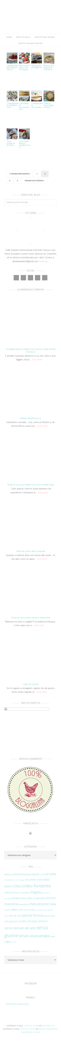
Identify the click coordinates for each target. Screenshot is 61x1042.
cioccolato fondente (32, 886)
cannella (50, 874)
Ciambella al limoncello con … (24, 106)
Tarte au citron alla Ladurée (30, 551)
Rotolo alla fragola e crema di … (49, 67)
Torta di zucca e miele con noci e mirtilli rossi (30, 484)
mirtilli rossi (23, 909)
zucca (14, 942)
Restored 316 (48, 1025)
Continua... (44, 261)
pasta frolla (49, 915)
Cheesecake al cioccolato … (37, 106)
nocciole (39, 910)
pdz (6, 921)
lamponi (17, 898)
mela (52, 904)
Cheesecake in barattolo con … (12, 105)
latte (24, 898)
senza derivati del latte (20, 928)
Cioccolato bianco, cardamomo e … (25, 144)
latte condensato (36, 898)
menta (7, 909)
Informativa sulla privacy (17, 1003)
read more (37, 359)
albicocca (8, 874)
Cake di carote (30, 684)
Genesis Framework (48, 1029)
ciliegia (21, 880)
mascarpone (39, 903)
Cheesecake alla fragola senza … (12, 67)
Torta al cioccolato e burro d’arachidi (30, 617)
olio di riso (15, 915)
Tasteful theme (31, 1025)
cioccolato (30, 879)
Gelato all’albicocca (30, 418)
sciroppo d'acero (37, 921)
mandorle (24, 904)
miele (14, 909)
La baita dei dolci (30, 14)
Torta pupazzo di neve (11, 143)
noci (6, 916)
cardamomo (9, 880)
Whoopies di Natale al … (36, 67)
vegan (52, 936)
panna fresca (32, 915)
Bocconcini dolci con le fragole (24, 67)
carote (16, 880)
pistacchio (14, 921)
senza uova (28, 935)
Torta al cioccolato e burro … (49, 105)
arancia (18, 874)
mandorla (11, 904)
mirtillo (32, 909)
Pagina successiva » (35, 180)
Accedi (37, 1032)
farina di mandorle (21, 892)
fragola (36, 892)
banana (27, 874)
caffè (41, 874)
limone (50, 898)
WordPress (26, 1032)
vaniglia (44, 935)
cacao (35, 874)
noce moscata (47, 910)
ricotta (22, 921)
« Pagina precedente (19, 174)
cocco (8, 892)
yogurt (7, 941)
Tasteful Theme (27, 1029)
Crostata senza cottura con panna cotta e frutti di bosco (30, 350)
